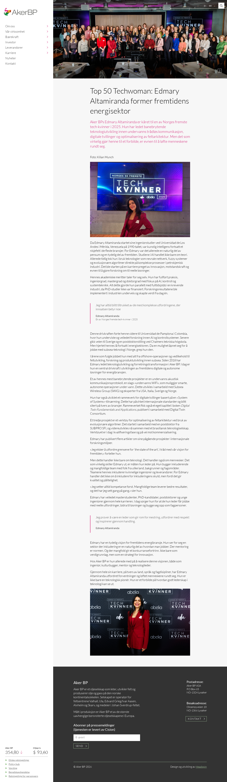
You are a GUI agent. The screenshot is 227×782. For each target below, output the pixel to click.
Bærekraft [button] (11, 37)
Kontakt (10, 63)
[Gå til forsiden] (20, 11)
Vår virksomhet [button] (15, 31)
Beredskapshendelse (19, 772)
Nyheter (10, 58)
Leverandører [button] (14, 47)
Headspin (201, 766)
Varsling (13, 768)
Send (79, 746)
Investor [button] (10, 42)
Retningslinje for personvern (23, 776)
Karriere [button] (10, 53)
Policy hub (14, 764)
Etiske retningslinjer (19, 760)
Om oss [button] (10, 26)
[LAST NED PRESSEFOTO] (220, 71)
